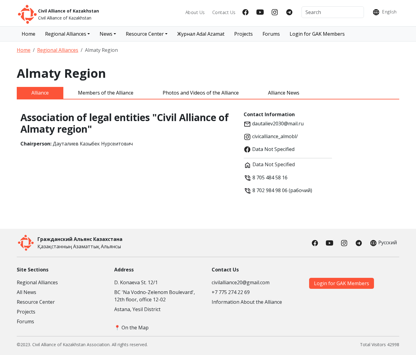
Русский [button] (387, 242)
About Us (195, 12)
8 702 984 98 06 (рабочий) (281, 190)
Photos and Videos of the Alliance (201, 92)
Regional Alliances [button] (65, 33)
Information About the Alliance (247, 302)
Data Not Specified (272, 149)
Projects (243, 33)
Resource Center (36, 302)
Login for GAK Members (317, 33)
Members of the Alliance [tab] (105, 92)
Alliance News (283, 92)
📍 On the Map (131, 327)
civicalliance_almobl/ (274, 136)
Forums (271, 33)
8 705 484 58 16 (269, 177)
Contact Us (224, 12)
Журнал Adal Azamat (200, 33)
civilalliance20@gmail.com (241, 282)
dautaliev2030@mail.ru (277, 123)
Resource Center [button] (145, 33)
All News (26, 292)
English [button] (389, 12)
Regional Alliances (57, 50)
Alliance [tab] (40, 92)
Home (28, 33)
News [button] (106, 33)
